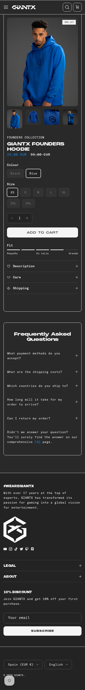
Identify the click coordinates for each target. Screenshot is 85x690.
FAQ (38, 442)
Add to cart (42, 232)
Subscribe (42, 631)
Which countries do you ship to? (37, 386)
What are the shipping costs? (34, 372)
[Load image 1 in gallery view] (42, 62)
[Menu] (5, 7)
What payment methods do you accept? (33, 355)
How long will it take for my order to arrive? (34, 402)
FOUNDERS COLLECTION (25, 137)
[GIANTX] (24, 7)
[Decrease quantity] (11, 218)
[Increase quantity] (28, 218)
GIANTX (18, 675)
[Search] (67, 7)
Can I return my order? (28, 418)
